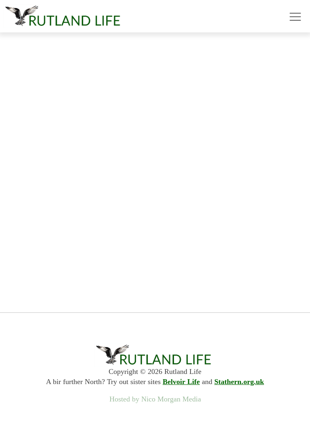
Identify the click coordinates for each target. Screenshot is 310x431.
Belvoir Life (181, 382)
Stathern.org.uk (239, 382)
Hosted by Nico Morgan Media (155, 399)
